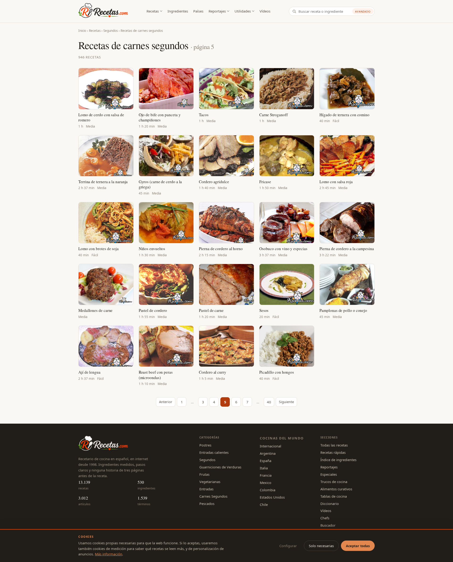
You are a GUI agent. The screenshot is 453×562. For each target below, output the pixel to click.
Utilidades (243, 11)
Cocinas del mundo (282, 438)
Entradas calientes (214, 452)
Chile (264, 504)
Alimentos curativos (336, 489)
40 (269, 402)
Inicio (82, 31)
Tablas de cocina (333, 496)
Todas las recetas (334, 445)
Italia (264, 468)
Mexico (265, 482)
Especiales (328, 474)
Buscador (328, 525)
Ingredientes (178, 11)
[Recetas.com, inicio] (103, 11)
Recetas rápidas (333, 452)
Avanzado (363, 11)
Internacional (270, 446)
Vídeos (265, 11)
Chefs (324, 518)
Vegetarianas (209, 481)
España (265, 460)
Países (198, 11)
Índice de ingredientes (338, 459)
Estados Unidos (272, 497)
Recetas (153, 11)
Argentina (268, 453)
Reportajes (217, 11)
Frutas (204, 474)
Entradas (206, 489)
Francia (266, 475)
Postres (205, 445)
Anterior (165, 401)
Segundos (110, 31)
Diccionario (329, 503)
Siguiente (286, 401)
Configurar (288, 545)
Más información (108, 554)
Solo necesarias (321, 545)
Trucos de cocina (333, 481)
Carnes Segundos (213, 496)
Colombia (267, 490)
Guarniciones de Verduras (220, 467)
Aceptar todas (358, 545)
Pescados (206, 503)
